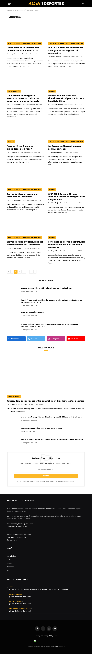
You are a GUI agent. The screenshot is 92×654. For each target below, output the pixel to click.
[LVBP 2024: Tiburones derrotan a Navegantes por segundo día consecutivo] (66, 34)
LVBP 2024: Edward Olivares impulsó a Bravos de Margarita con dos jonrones (66, 197)
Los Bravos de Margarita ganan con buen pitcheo (64, 147)
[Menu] (9, 3)
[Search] (83, 3)
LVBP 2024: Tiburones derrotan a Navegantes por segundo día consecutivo (65, 50)
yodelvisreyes (56, 57)
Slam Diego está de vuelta (32, 312)
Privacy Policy (61, 482)
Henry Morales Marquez (18, 404)
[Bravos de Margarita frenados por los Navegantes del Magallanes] (25, 228)
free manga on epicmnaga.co (20, 608)
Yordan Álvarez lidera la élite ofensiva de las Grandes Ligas (46, 288)
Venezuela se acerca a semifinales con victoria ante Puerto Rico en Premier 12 (66, 245)
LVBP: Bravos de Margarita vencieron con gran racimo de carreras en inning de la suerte (23, 98)
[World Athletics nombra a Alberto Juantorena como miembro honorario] (13, 442)
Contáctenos (12, 540)
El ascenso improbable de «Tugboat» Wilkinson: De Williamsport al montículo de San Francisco (49, 325)
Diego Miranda (15, 54)
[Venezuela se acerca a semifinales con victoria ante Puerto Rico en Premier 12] (66, 228)
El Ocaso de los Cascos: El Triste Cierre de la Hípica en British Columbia (38, 589)
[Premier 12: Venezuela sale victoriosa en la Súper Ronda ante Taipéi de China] (66, 82)
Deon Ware (13, 587)
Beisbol (52, 91)
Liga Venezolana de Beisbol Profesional (25, 43)
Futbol (9, 563)
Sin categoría (14, 91)
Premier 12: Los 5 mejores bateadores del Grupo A (20, 147)
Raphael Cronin (15, 601)
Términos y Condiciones (16, 537)
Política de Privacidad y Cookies (19, 534)
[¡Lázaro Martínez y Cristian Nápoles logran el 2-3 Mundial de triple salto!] (13, 420)
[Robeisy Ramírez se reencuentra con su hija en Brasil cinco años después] (46, 376)
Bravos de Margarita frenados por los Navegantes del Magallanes (25, 243)
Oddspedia (52, 636)
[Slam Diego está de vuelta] (13, 315)
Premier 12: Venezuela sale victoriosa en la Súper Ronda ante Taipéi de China (66, 98)
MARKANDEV (59, 646)
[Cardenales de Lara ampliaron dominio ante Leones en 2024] (25, 34)
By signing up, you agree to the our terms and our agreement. (47, 482)
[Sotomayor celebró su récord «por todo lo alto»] (13, 431)
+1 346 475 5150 (22, 526)
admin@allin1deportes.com (22, 524)
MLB (8, 560)
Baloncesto (11, 567)
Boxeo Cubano (14, 396)
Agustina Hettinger (16, 594)
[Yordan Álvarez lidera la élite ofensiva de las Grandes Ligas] (13, 291)
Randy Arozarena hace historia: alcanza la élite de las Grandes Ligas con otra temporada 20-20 (52, 301)
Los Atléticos (11, 556)
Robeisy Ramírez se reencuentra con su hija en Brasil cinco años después (45, 401)
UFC (8, 570)
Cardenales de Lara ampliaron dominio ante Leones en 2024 (23, 49)
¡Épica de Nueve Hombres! (20, 597)
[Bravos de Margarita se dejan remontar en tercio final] (25, 180)
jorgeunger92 (14, 152)
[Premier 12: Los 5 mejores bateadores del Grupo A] (25, 132)
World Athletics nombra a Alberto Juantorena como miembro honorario (52, 439)
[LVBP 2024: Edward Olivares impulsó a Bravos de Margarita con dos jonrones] (66, 180)
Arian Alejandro (15, 104)
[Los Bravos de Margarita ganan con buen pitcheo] (66, 132)
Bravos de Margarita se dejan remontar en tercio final (22, 195)
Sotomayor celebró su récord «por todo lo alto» (41, 428)
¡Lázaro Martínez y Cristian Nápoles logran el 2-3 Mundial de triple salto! (52, 417)
